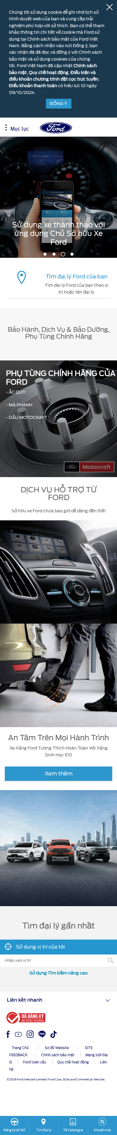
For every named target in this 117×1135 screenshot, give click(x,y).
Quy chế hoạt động (48, 72)
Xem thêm (59, 773)
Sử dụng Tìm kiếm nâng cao (58, 973)
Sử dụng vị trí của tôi (40, 947)
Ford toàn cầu (34, 1062)
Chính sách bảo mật (57, 1055)
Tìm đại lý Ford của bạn (76, 276)
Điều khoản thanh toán (33, 85)
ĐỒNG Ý (58, 103)
